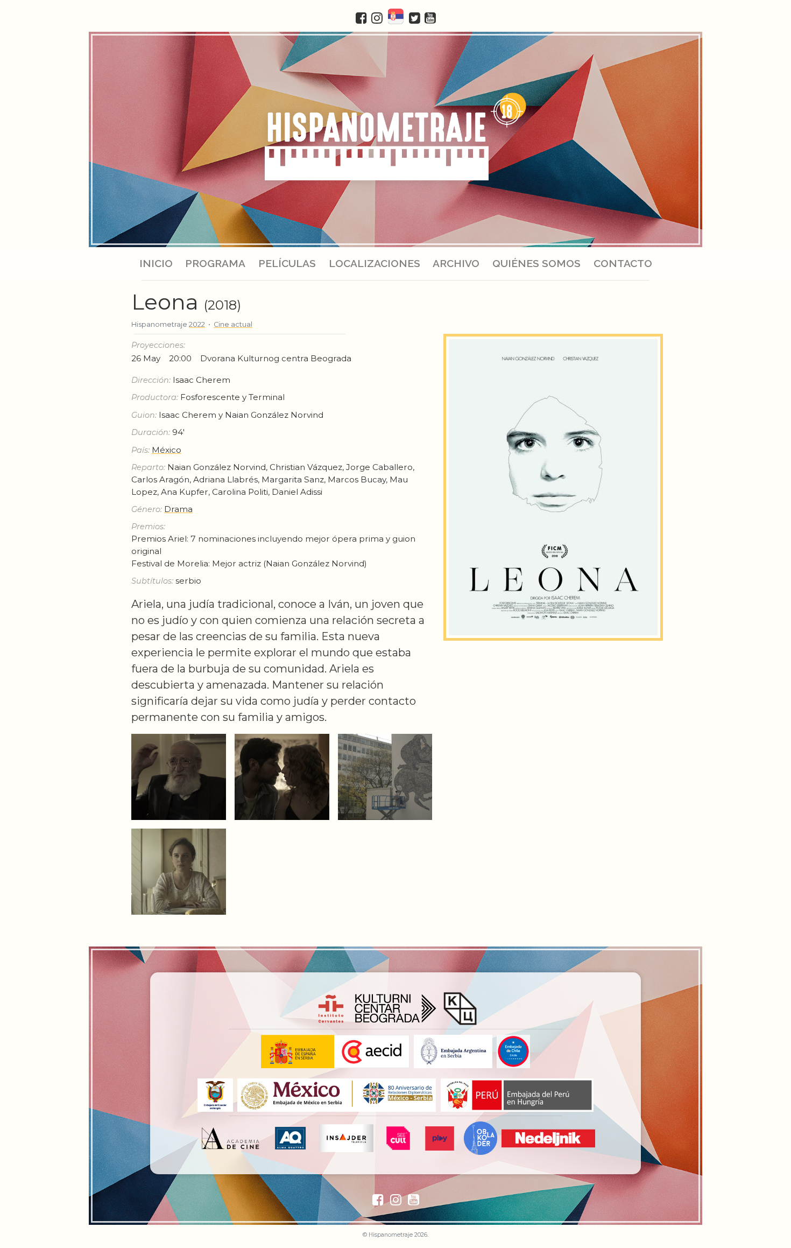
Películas (287, 263)
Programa (215, 263)
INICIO (156, 263)
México (166, 450)
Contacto (622, 263)
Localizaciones (374, 263)
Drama (178, 509)
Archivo (456, 263)
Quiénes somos (536, 263)
